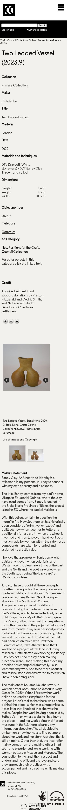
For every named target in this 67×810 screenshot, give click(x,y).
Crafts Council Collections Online (18, 40)
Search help (8, 30)
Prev (6, 380)
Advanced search (37, 30)
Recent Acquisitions (48, 40)
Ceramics (8, 232)
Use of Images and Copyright (20, 439)
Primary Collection (15, 85)
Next (45, 380)
